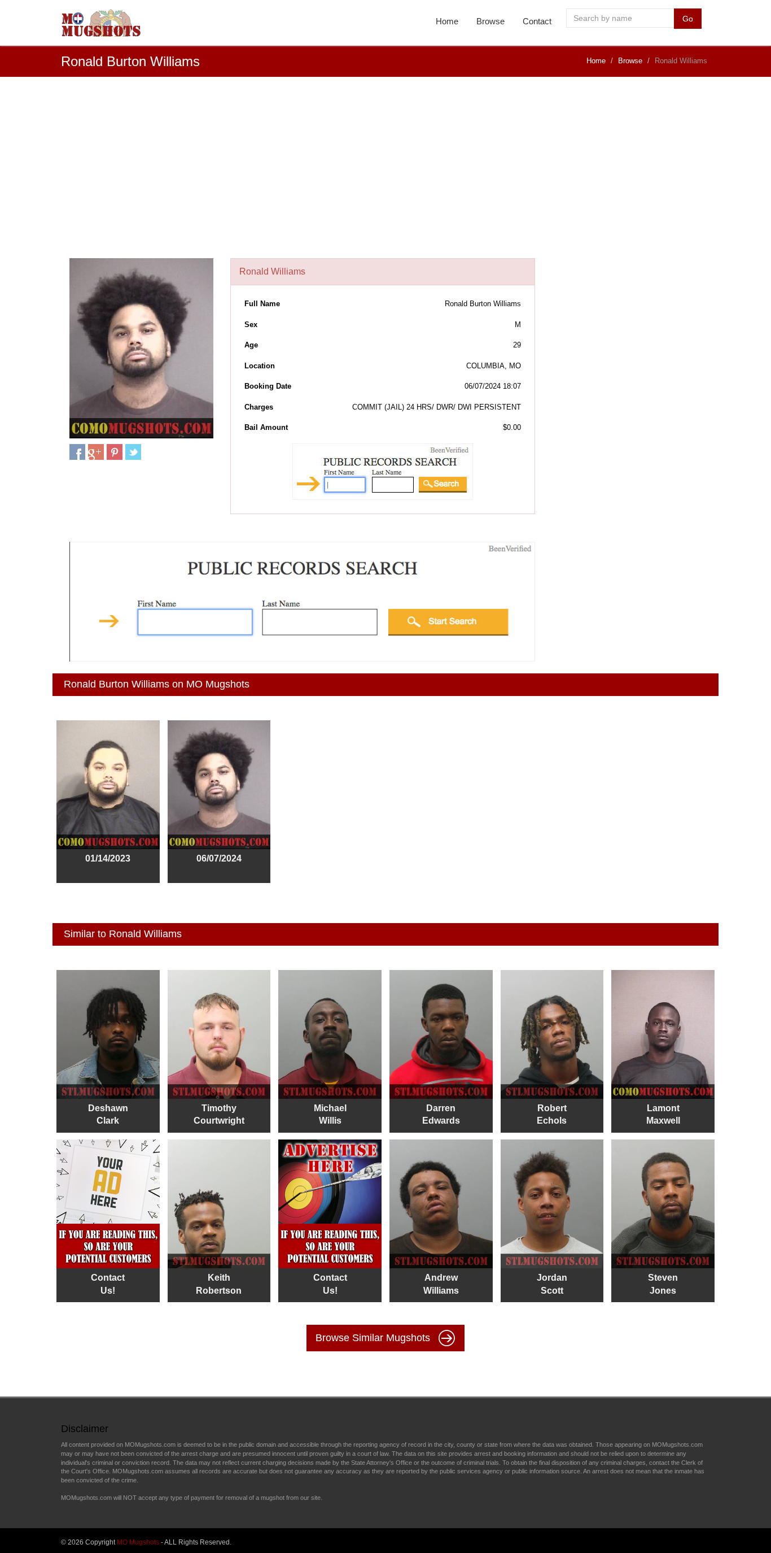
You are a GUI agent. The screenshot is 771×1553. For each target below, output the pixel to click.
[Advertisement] (385, 173)
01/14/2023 (107, 858)
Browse (490, 21)
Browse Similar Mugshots (374, 1337)
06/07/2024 (219, 858)
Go (687, 18)
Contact (537, 21)
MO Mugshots (138, 1542)
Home (447, 21)
